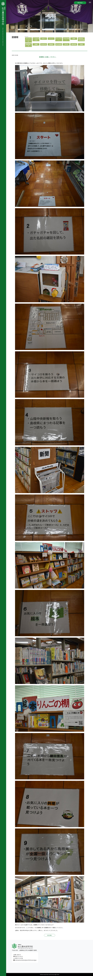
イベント (51, 38)
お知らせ (43, 38)
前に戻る (49, 935)
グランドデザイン (59, 39)
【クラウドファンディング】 (28, 40)
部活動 (81, 44)
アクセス (80, 2)
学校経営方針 (43, 44)
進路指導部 (73, 44)
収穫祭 (73, 38)
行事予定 (66, 44)
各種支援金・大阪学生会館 (81, 39)
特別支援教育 (59, 44)
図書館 (36, 44)
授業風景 (51, 44)
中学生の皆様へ (66, 39)
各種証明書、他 (28, 45)
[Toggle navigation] (90, 2)
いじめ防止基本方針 (36, 39)
